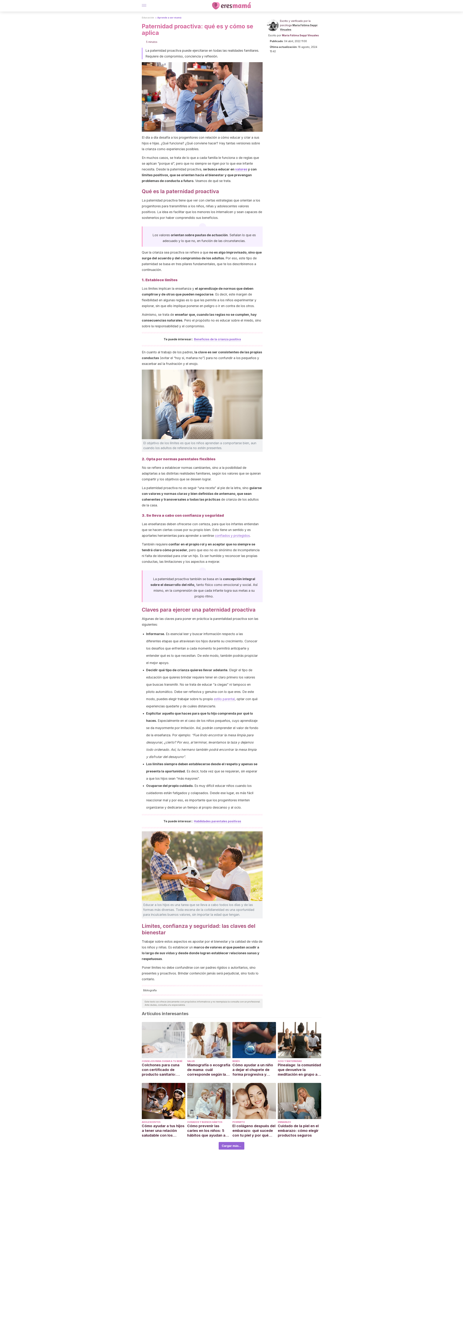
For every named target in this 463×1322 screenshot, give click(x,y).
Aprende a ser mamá (169, 17)
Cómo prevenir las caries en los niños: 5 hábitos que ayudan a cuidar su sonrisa (206, 1131)
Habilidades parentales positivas (217, 821)
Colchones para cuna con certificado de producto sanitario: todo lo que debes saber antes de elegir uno (163, 1070)
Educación (148, 17)
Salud (191, 1061)
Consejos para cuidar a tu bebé (162, 1061)
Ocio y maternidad (290, 1061)
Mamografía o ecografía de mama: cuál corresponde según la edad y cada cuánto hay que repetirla (208, 1070)
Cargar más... (231, 1146)
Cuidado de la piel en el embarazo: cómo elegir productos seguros (298, 1130)
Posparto (238, 1122)
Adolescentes (151, 1122)
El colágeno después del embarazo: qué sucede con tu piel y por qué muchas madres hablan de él (253, 1131)
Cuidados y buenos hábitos (204, 1122)
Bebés (236, 1061)
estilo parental (224, 699)
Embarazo (284, 1122)
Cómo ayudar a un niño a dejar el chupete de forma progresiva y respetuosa (252, 1070)
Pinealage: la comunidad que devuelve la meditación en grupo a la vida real (299, 1070)
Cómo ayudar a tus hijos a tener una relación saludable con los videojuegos (163, 1131)
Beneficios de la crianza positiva (217, 339)
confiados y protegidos (232, 535)
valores (241, 169)
